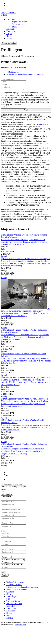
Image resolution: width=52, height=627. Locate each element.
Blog (8, 36)
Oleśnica (10, 592)
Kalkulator (10, 29)
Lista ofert (10, 19)
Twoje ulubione (8, 12)
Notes (14, 26)
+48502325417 (12, 72)
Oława (9, 594)
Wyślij (26, 110)
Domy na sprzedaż (14, 584)
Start (8, 599)
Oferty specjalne (18, 24)
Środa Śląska (11, 596)
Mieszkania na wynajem (16, 589)
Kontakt (9, 38)
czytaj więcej (42, 124)
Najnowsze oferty (19, 22)
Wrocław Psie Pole (14, 603)
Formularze (11, 31)
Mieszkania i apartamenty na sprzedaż (22, 587)
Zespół (9, 33)
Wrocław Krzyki (13, 601)
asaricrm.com (20, 625)
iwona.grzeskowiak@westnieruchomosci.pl (24, 74)
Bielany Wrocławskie (15, 582)
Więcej (4, 256)
